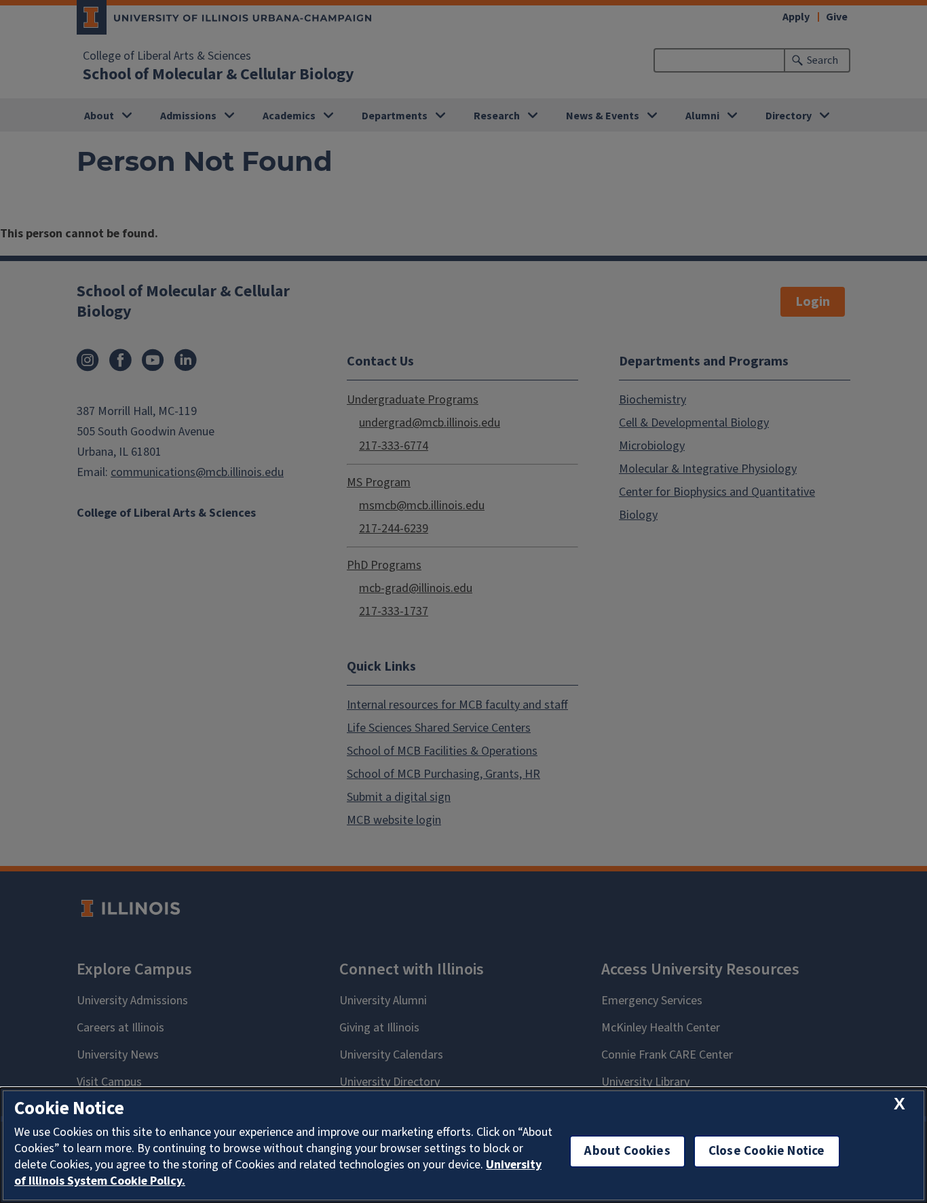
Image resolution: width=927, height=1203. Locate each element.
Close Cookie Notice (766, 1151)
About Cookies (627, 1151)
